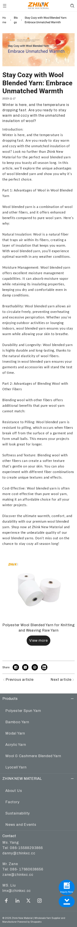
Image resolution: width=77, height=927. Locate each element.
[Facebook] (6, 901)
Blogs (16, 20)
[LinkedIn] (17, 901)
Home (4, 20)
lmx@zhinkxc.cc (16, 891)
